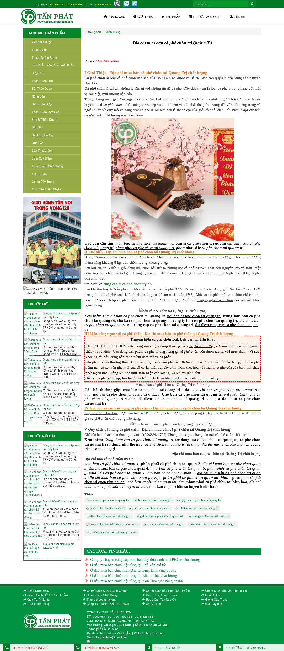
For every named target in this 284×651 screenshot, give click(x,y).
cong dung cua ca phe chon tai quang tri (159, 516)
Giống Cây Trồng (43, 181)
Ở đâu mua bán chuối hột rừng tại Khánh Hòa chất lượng (133, 575)
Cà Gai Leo (153, 604)
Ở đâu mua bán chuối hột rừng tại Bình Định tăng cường (133, 570)
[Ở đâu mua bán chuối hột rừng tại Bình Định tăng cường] (33, 368)
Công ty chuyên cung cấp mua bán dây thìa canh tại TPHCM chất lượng (145, 559)
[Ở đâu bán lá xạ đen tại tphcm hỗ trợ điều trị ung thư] (33, 530)
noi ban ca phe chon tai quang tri (153, 500)
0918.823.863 (74, 4)
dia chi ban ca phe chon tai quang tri (107, 500)
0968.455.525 (103, 4)
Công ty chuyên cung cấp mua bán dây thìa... (61, 315)
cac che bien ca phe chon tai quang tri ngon (111, 532)
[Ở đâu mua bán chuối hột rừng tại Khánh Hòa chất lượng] (33, 391)
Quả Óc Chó (213, 595)
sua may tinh (213, 604)
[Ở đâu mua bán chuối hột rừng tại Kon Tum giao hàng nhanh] (33, 413)
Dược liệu (38, 73)
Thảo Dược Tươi (42, 81)
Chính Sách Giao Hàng (102, 595)
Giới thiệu (145, 17)
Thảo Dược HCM (38, 591)
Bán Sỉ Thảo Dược (44, 119)
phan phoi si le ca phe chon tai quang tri (212, 524)
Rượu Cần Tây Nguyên (161, 599)
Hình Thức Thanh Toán (161, 595)
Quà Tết (37, 143)
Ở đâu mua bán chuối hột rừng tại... (61, 341)
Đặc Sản (37, 127)
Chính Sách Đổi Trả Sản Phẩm (47, 595)
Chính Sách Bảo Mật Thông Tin (226, 591)
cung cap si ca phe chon (122, 284)
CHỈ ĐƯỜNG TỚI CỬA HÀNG (245, 648)
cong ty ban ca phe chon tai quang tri (199, 500)
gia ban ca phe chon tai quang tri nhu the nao (112, 524)
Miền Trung (112, 32)
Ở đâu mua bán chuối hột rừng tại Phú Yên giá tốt (128, 565)
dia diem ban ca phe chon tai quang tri (108, 516)
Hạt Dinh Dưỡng (42, 135)
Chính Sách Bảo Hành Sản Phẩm (168, 591)
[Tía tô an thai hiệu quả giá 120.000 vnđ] (33, 550)
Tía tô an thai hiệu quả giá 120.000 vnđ (58, 546)
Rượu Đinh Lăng (38, 604)
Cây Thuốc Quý (42, 150)
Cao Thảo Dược (42, 104)
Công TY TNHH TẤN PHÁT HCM (108, 604)
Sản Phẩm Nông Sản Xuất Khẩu (53, 65)
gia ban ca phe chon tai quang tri (105, 508)
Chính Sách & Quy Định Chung (107, 591)
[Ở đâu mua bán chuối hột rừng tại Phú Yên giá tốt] (33, 346)
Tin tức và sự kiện (207, 17)
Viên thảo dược (42, 42)
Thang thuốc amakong (101, 599)
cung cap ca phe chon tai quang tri (164, 524)
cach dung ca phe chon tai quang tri (209, 516)
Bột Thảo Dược (42, 88)
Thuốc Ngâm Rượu (44, 57)
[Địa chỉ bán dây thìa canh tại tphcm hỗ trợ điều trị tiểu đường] (33, 510)
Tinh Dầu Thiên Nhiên (46, 189)
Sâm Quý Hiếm (42, 158)
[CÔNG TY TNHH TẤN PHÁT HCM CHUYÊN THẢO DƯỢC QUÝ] (47, 16)
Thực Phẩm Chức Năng (47, 166)
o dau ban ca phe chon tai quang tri (150, 508)
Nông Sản (38, 96)
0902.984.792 (56, 4)
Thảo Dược (39, 50)
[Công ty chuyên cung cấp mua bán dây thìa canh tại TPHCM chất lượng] (33, 323)
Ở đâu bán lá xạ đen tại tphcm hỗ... (61, 526)
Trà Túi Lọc (39, 174)
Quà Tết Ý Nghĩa (38, 599)
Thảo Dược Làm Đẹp (45, 112)
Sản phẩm (172, 17)
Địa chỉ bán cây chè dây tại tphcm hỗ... (59, 473)
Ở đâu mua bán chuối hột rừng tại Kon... (61, 407)
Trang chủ (116, 17)
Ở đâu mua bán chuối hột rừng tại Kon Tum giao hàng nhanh (136, 581)
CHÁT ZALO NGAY (167, 648)
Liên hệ (239, 17)
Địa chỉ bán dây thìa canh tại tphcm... (60, 503)
